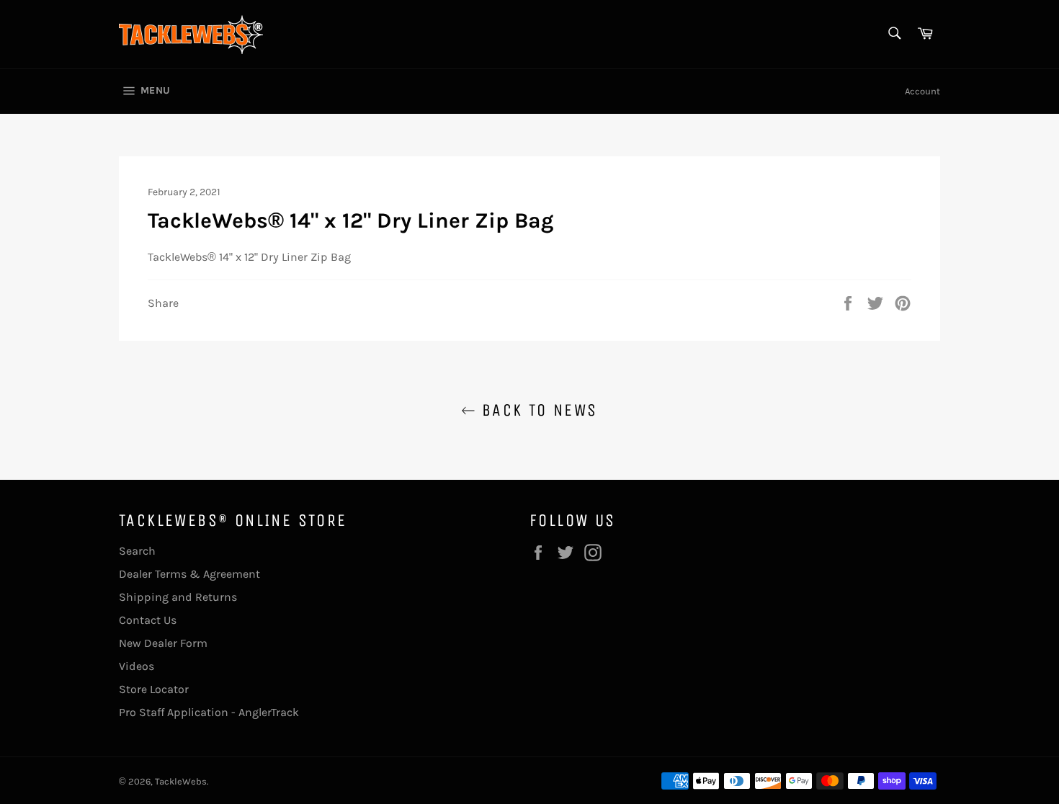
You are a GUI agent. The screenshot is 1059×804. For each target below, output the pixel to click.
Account (922, 91)
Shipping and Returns (178, 597)
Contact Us (147, 620)
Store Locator (154, 689)
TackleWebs (181, 781)
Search (137, 551)
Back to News (536, 410)
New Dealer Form (163, 643)
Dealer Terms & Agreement (189, 574)
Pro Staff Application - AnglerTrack (209, 712)
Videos (136, 666)
